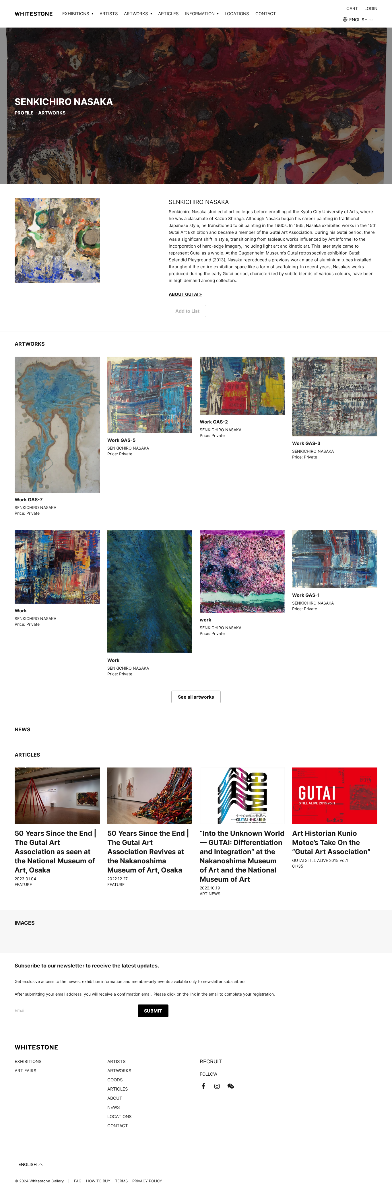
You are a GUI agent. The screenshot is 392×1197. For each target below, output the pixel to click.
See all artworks (196, 697)
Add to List (187, 311)
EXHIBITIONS (28, 1061)
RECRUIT (211, 1061)
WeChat (230, 1086)
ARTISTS (109, 13)
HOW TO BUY (98, 1181)
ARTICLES (168, 13)
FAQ (77, 1181)
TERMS (121, 1181)
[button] (358, 19)
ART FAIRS (25, 1070)
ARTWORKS (51, 113)
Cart (352, 8)
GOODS (115, 1080)
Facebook (203, 1086)
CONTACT (265, 13)
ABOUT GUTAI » (185, 294)
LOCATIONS (237, 13)
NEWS (113, 1107)
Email (20, 1010)
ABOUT (114, 1098)
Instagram (217, 1086)
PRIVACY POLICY (147, 1181)
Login (370, 8)
